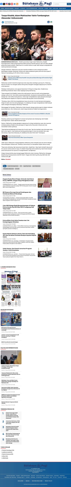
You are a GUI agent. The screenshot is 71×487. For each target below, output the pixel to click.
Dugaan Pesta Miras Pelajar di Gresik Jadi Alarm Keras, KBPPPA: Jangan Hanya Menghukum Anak (18, 179)
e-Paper (46, 8)
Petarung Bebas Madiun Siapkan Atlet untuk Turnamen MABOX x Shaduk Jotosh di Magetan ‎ (29, 114)
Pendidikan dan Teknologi (10, 477)
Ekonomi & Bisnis (9, 8)
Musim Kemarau (7, 454)
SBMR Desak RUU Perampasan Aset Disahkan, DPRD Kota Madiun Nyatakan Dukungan (10, 396)
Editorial (65, 477)
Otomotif (22, 8)
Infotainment (39, 477)
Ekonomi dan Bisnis (10, 475)
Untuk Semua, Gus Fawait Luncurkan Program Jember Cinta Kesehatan (17, 249)
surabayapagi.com (9, 21)
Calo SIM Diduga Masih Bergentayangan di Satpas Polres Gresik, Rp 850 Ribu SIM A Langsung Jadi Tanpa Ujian (19, 207)
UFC (21, 166)
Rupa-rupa (55, 8)
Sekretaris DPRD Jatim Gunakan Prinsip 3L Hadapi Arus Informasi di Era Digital (10, 389)
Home (2, 8)
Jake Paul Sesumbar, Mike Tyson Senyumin (20, 137)
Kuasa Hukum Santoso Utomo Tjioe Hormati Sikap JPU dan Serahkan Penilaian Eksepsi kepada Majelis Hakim (19, 235)
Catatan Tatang (49, 475)
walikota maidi (7, 452)
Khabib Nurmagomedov (12, 166)
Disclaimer (20, 480)
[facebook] (1, 4)
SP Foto (55, 477)
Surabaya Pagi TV (21, 477)
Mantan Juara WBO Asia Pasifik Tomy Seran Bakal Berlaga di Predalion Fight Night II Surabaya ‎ (30, 78)
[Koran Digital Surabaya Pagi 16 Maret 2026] (11, 288)
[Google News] (15, 4)
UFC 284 (17, 168)
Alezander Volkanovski (8, 168)
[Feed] (17, 4)
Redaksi (28, 480)
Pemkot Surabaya (8, 450)
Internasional (46, 477)
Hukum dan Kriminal (40, 475)
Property (17, 8)
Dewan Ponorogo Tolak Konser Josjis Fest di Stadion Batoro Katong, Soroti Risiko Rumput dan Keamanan (12, 415)
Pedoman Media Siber (37, 480)
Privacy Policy (48, 480)
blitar (5, 456)
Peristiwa (40, 8)
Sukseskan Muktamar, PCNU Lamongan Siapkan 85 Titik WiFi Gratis (33, 11)
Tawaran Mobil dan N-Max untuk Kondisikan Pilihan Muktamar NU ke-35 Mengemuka (11, 374)
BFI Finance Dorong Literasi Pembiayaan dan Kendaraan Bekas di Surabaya (17, 193)
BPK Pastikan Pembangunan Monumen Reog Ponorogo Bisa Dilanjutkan (13, 435)
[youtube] (12, 4)
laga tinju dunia (27, 166)
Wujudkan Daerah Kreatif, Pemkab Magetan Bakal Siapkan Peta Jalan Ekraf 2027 (12, 428)
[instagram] (7, 4)
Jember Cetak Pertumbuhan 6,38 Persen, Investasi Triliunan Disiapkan (10, 336)
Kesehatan (62, 475)
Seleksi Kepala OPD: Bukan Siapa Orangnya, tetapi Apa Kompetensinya (10, 367)
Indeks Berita (62, 8)
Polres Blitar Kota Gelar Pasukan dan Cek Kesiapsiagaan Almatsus (16, 221)
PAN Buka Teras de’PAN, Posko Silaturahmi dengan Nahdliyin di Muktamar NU (9, 381)
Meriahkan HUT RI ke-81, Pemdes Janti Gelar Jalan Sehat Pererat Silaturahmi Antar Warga (12, 441)
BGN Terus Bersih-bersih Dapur (9, 342)
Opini (50, 8)
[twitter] (4, 4)
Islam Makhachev (36, 166)
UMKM (5, 458)
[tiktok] (9, 4)
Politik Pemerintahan (31, 8)
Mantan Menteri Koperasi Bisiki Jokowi (9, 402)
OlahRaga (33, 477)
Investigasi (56, 475)
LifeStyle (28, 477)
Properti (18, 475)
